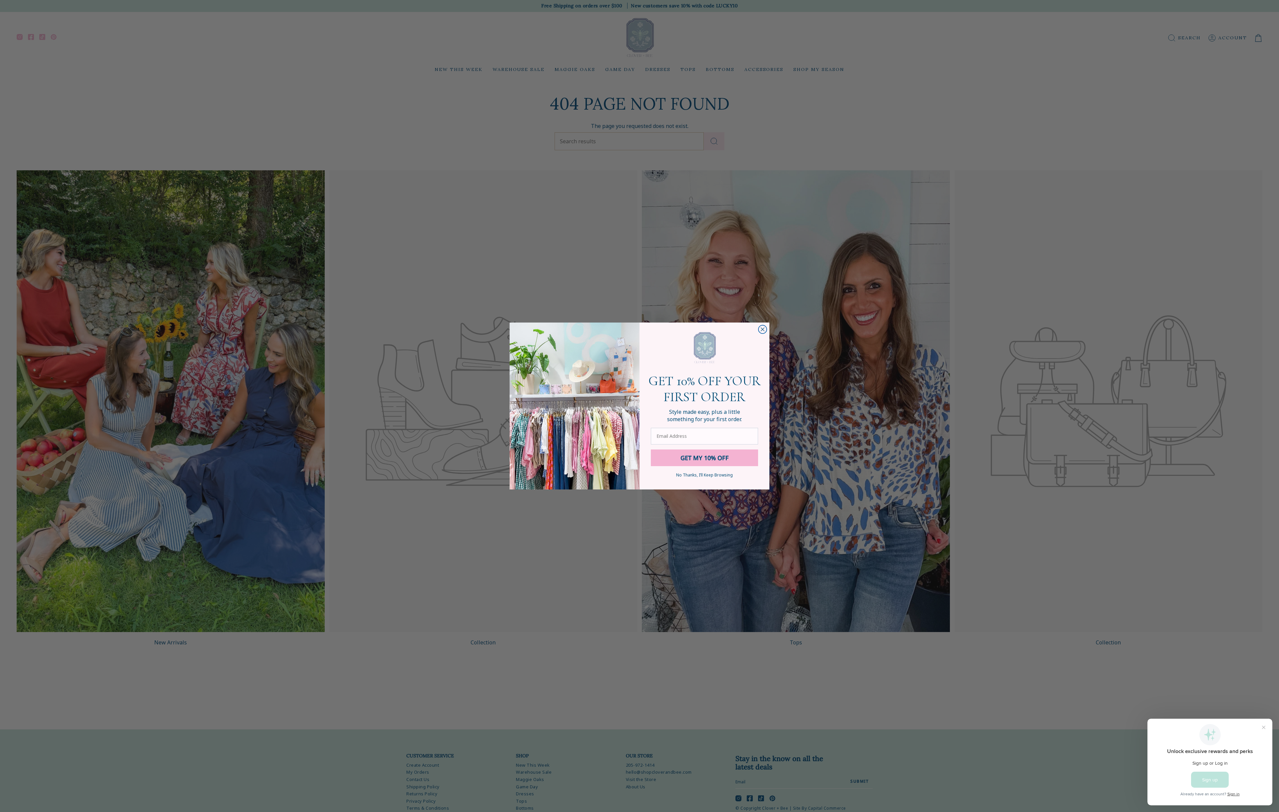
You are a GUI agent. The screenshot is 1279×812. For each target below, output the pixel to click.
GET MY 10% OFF (704, 458)
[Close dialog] (762, 329)
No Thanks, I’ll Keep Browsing (704, 475)
